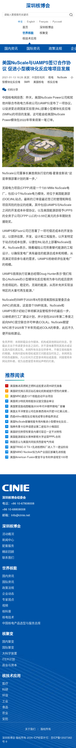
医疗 (5, 683)
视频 (5, 605)
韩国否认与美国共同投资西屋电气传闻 (32, 442)
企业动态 (8, 593)
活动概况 (8, 534)
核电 (50, 77)
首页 (25, 27)
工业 (5, 701)
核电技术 (8, 617)
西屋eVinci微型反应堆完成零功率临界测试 (34, 416)
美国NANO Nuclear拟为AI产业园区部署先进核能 (38, 452)
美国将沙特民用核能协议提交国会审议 (32, 401)
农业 (5, 713)
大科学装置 (9, 653)
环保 (5, 695)
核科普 (6, 611)
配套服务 (8, 546)
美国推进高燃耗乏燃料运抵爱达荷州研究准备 (36, 386)
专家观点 (8, 599)
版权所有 (46, 729)
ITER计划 (8, 659)
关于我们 (30, 729)
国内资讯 (11, 49)
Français (43, 21)
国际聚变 (8, 647)
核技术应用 (29, 38)
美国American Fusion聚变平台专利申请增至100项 (39, 457)
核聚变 (44, 33)
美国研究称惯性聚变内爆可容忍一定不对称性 (36, 432)
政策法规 (55, 49)
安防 (5, 719)
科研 (5, 689)
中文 (20, 21)
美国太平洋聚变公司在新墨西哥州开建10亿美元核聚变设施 (40, 411)
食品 (5, 707)
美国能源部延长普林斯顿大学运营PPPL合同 (35, 437)
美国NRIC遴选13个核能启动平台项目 (31, 396)
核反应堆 (52, 82)
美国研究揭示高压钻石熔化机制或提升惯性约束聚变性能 (40, 391)
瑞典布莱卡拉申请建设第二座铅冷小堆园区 (34, 426)
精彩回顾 (8, 551)
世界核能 (28, 33)
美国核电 (38, 82)
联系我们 (8, 557)
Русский (57, 21)
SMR (27, 82)
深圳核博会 (46, 27)
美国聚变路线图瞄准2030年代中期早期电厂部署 (37, 406)
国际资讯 (33, 49)
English (31, 21)
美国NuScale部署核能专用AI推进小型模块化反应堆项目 (40, 422)
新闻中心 (8, 540)
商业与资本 (9, 665)
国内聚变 (8, 641)
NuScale (62, 77)
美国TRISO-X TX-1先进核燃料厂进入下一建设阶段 (39, 447)
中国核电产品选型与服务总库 (21, 623)
